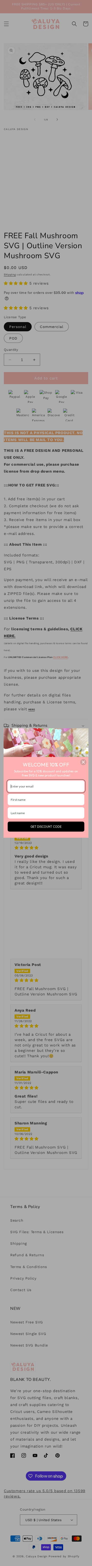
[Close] (83, 762)
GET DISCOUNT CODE (46, 827)
